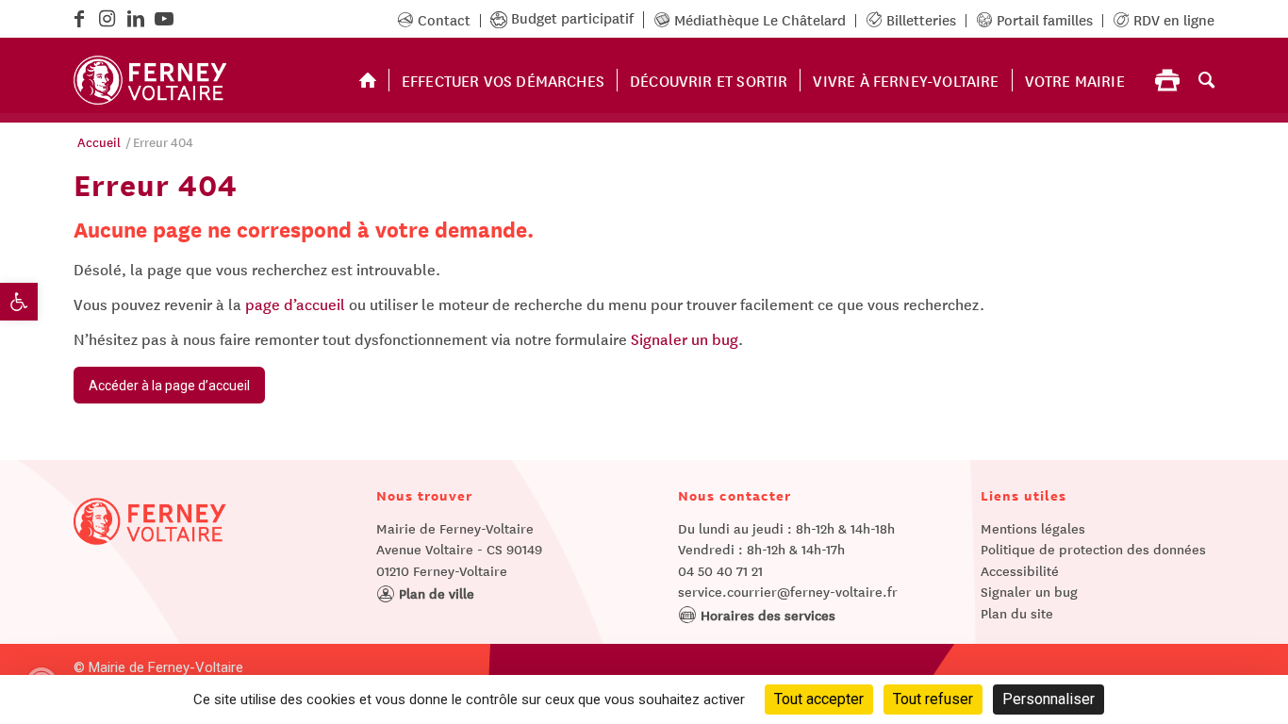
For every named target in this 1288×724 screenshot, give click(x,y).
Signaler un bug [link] (684, 338)
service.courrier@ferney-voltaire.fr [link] (788, 591)
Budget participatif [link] (572, 17)
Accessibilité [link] (1020, 570)
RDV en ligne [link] (1172, 19)
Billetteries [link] (919, 19)
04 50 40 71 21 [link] (720, 570)
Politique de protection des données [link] (1093, 548)
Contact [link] (442, 19)
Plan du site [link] (1017, 612)
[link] (19, 302)
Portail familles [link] (1043, 19)
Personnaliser (1048, 699)
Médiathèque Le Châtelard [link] (758, 19)
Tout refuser (933, 699)
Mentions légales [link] (1033, 527)
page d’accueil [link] (295, 303)
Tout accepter (819, 699)
